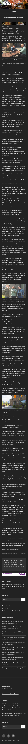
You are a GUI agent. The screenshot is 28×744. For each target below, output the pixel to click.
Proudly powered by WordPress (10, 740)
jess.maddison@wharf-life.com (10, 694)
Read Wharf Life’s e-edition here (10, 549)
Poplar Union (9, 115)
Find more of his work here (13, 715)
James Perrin (14, 59)
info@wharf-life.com (7, 688)
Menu (14, 11)
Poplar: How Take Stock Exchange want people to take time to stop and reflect (13, 31)
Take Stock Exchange (8, 86)
